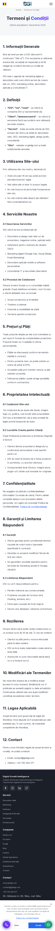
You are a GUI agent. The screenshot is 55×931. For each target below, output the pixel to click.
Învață (5, 844)
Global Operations (10, 857)
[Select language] (4, 4)
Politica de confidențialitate (27, 918)
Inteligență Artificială (11, 814)
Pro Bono (6, 839)
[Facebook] (5, 788)
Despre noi (7, 835)
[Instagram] (12, 788)
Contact (6, 870)
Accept (38, 925)
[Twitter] (26, 788)
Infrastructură (8, 822)
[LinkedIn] (19, 788)
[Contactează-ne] (6, 924)
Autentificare (8, 866)
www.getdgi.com (10, 883)
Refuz (16, 925)
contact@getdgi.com (11, 887)
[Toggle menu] (51, 4)
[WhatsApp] (48, 924)
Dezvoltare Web (9, 800)
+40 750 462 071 (10, 892)
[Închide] (51, 904)
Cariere (6, 853)
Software (6, 809)
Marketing (7, 805)
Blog (4, 848)
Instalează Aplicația (11, 862)
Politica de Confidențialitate (33, 506)
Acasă (18, 10)
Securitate (7, 818)
